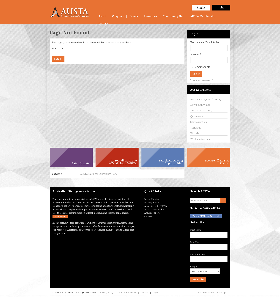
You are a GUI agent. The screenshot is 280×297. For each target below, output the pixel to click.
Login (155, 292)
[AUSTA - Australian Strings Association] (71, 12)
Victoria (194, 133)
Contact (148, 216)
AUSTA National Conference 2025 (84, 173)
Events (134, 16)
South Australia (199, 122)
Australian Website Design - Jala (213, 292)
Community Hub (173, 16)
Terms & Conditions (126, 292)
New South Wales (200, 104)
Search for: (58, 48)
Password (195, 54)
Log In (201, 7)
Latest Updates (151, 199)
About (102, 16)
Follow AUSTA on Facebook (205, 216)
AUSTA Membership (203, 16)
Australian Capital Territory (206, 99)
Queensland (197, 116)
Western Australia (200, 139)
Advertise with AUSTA (155, 206)
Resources (150, 16)
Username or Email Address (206, 42)
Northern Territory (201, 110)
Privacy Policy (151, 202)
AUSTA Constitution (154, 209)
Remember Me (202, 67)
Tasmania (195, 127)
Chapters (118, 16)
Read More (60, 216)
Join (221, 7)
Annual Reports (152, 213)
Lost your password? (201, 80)
